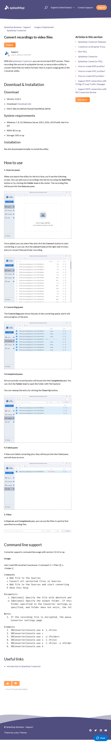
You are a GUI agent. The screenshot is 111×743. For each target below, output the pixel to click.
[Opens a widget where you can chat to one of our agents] (100, 738)
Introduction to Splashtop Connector (24, 666)
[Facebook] (89, 731)
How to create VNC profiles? (91, 71)
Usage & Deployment (44, 27)
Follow (9, 45)
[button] (45, 7)
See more (82, 99)
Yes (8, 683)
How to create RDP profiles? (91, 66)
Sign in (101, 7)
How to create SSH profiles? (91, 76)
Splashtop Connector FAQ (90, 61)
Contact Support (85, 7)
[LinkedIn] (100, 731)
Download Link (24, 103)
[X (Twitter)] (95, 731)
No (16, 683)
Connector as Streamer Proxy (91, 46)
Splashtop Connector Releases (92, 41)
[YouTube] (105, 731)
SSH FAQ (82, 51)
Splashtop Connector (16, 30)
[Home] (14, 7)
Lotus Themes (20, 732)
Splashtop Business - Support (17, 27)
